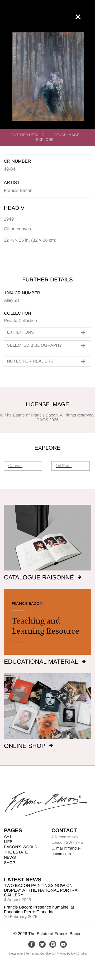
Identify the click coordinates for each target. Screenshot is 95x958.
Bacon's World (20, 847)
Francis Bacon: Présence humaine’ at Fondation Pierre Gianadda (39, 909)
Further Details (27, 135)
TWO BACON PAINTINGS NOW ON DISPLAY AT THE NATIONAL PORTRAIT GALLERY (42, 890)
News (10, 857)
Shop (9, 863)
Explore (45, 139)
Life (8, 842)
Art (8, 836)
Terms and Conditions (40, 953)
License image (65, 135)
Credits (82, 953)
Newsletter (16, 953)
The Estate (16, 852)
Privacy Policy (66, 953)
